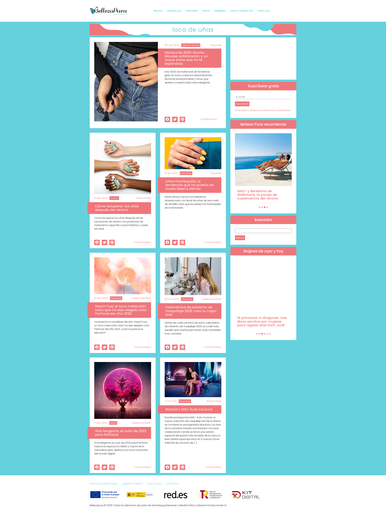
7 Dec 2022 (100, 423)
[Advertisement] (263, 58)
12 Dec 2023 (101, 298)
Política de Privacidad (103, 484)
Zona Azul (263, 11)
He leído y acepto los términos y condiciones (263, 110)
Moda (206, 11)
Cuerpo (114, 198)
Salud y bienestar (241, 11)
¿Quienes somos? (132, 484)
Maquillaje (174, 11)
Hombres (220, 11)
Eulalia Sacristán (141, 298)
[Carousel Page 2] (262, 207)
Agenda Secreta (190, 45)
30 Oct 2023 (172, 299)
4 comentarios (142, 347)
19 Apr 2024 (171, 173)
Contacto (172, 484)
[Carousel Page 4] (267, 207)
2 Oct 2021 (170, 401)
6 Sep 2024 (100, 198)
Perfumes (192, 11)
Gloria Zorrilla (143, 198)
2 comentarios (208, 119)
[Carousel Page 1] (259, 207)
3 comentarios (212, 347)
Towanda (215, 45)
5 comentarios (212, 242)
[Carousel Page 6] (270, 334)
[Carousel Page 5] (267, 334)
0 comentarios (142, 242)
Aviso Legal (154, 484)
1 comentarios (213, 467)
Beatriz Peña (214, 401)
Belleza (158, 11)
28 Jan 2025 (172, 45)
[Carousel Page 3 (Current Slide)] (265, 207)
